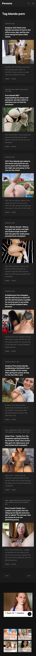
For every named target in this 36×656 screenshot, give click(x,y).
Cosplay (16, 502)
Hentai (20, 432)
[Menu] (33, 3)
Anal (13, 89)
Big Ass (23, 89)
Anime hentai (13, 430)
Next (28, 576)
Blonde (10, 432)
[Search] (28, 3)
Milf (18, 362)
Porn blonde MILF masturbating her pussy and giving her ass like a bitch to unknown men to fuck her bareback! (16, 99)
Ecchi (15, 432)
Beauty (17, 89)
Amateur (8, 23)
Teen (13, 23)
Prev (7, 576)
